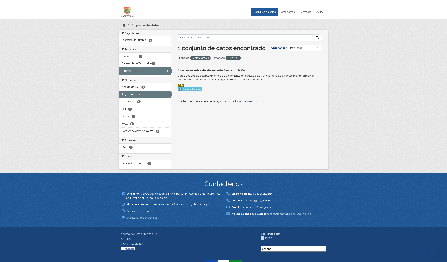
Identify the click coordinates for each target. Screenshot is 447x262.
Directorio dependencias (141, 217)
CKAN (266, 238)
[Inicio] (124, 25)
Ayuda (320, 11)
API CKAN (127, 238)
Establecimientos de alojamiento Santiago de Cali (212, 70)
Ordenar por (279, 48)
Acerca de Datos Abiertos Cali (139, 234)
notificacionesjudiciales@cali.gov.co (288, 213)
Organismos (288, 11)
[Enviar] (317, 37)
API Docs (252, 101)
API (240, 101)
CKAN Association (132, 243)
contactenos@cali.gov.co (256, 207)
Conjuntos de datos (265, 11)
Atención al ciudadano (141, 211)
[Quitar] (208, 58)
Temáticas (305, 11)
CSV (181, 85)
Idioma (265, 244)
